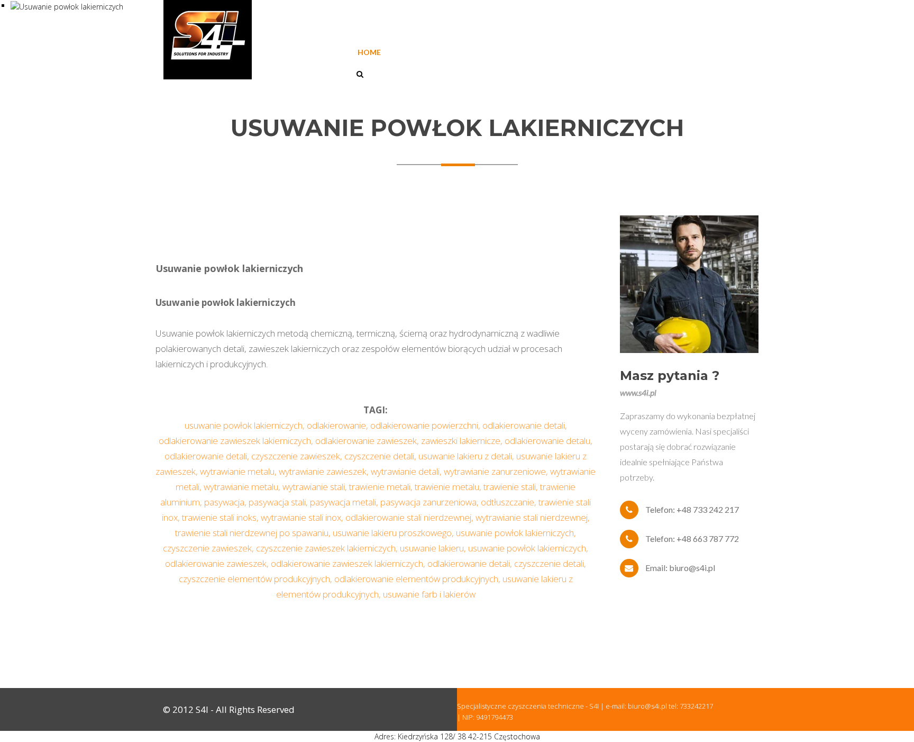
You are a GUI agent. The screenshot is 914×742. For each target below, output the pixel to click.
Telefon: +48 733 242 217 (692, 509)
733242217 (696, 706)
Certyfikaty (478, 52)
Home (369, 52)
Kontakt (681, 52)
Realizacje (619, 52)
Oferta (417, 52)
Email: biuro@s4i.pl (680, 568)
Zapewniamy (551, 52)
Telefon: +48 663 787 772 (692, 538)
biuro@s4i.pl (647, 706)
